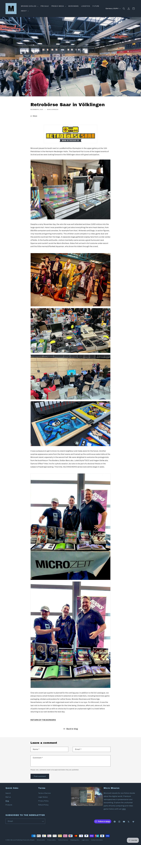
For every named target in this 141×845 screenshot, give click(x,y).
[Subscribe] (42, 821)
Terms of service (63, 839)
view (124, 809)
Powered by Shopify (29, 840)
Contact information (97, 839)
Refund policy (41, 839)
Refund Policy (43, 805)
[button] (29, 6)
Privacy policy (51, 839)
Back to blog (72, 729)
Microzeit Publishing (16, 840)
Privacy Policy (43, 801)
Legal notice (85, 839)
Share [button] (35, 116)
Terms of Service (44, 793)
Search (8, 793)
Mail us (8, 797)
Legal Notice (43, 797)
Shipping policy (74, 839)
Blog (7, 801)
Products (9, 805)
